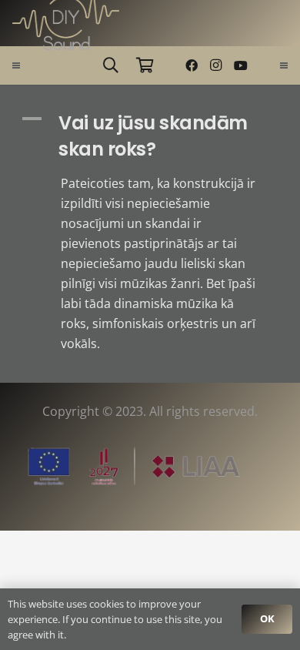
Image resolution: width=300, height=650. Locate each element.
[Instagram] (216, 65)
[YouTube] (240, 65)
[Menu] (16, 65)
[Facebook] (191, 65)
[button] (111, 65)
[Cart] (145, 65)
